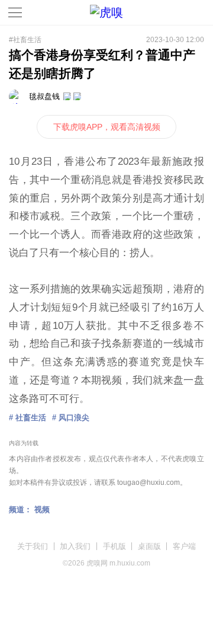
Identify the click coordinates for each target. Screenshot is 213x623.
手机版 (114, 546)
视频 (42, 509)
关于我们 (32, 546)
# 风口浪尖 (70, 417)
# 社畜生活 (27, 417)
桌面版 (149, 546)
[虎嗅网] (106, 13)
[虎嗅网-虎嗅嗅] (177, 12)
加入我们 (75, 546)
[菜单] (15, 12)
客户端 (184, 546)
